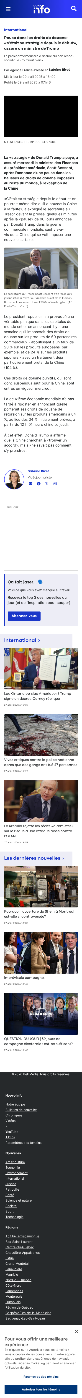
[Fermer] (77, 1332)
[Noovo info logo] (41, 9)
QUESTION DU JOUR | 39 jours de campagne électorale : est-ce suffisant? (38, 1041)
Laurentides (14, 1291)
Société (11, 1206)
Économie (12, 1167)
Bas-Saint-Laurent (19, 1242)
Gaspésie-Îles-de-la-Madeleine (28, 1313)
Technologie (14, 1217)
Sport (9, 1211)
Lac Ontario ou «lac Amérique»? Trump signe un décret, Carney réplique (37, 696)
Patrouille (12, 1189)
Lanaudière (13, 1269)
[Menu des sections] (8, 9)
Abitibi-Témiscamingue (22, 1236)
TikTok (10, 1137)
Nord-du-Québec (18, 1280)
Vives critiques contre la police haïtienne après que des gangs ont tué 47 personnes (40, 762)
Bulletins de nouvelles (21, 1110)
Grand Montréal (16, 1263)
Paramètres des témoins (23, 1143)
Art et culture (15, 1162)
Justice (10, 1184)
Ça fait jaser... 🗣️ (25, 582)
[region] (41, 1361)
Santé (9, 1195)
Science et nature (18, 1200)
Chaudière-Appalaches (22, 1252)
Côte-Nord (13, 1285)
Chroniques (13, 1115)
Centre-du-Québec (19, 1247)
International (15, 30)
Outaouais (12, 1302)
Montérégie (13, 1296)
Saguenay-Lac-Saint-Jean (25, 1318)
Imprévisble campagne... (25, 978)
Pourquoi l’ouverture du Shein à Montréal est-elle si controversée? (39, 914)
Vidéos (10, 1121)
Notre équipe (15, 1104)
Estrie (9, 1258)
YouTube (11, 1132)
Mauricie (11, 1274)
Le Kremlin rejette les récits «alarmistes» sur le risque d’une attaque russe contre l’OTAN (39, 831)
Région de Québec (19, 1307)
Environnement (16, 1173)
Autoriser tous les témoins (41, 1389)
